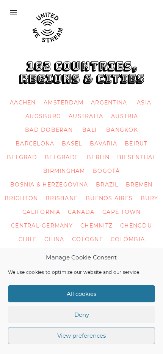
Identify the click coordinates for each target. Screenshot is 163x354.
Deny (81, 314)
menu (13, 12)
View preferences (81, 335)
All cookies (81, 293)
